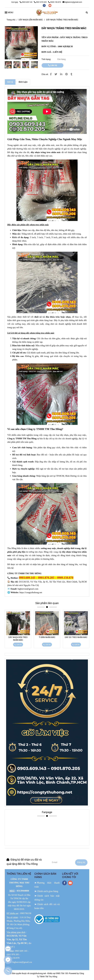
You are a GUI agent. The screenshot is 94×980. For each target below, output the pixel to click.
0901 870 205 (41, 2)
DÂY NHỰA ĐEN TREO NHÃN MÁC (18, 638)
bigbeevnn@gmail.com (73, 2)
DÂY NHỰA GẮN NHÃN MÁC (31, 20)
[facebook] (44, 5)
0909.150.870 (55, 2)
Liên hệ (53, 65)
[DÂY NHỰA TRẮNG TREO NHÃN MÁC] (47, 12)
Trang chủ (11, 20)
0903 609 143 (27, 2)
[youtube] (50, 5)
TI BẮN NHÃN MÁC (47, 637)
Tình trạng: (46, 59)
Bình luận (23, 82)
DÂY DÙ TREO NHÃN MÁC (76, 637)
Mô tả (10, 82)
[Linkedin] (61, 74)
